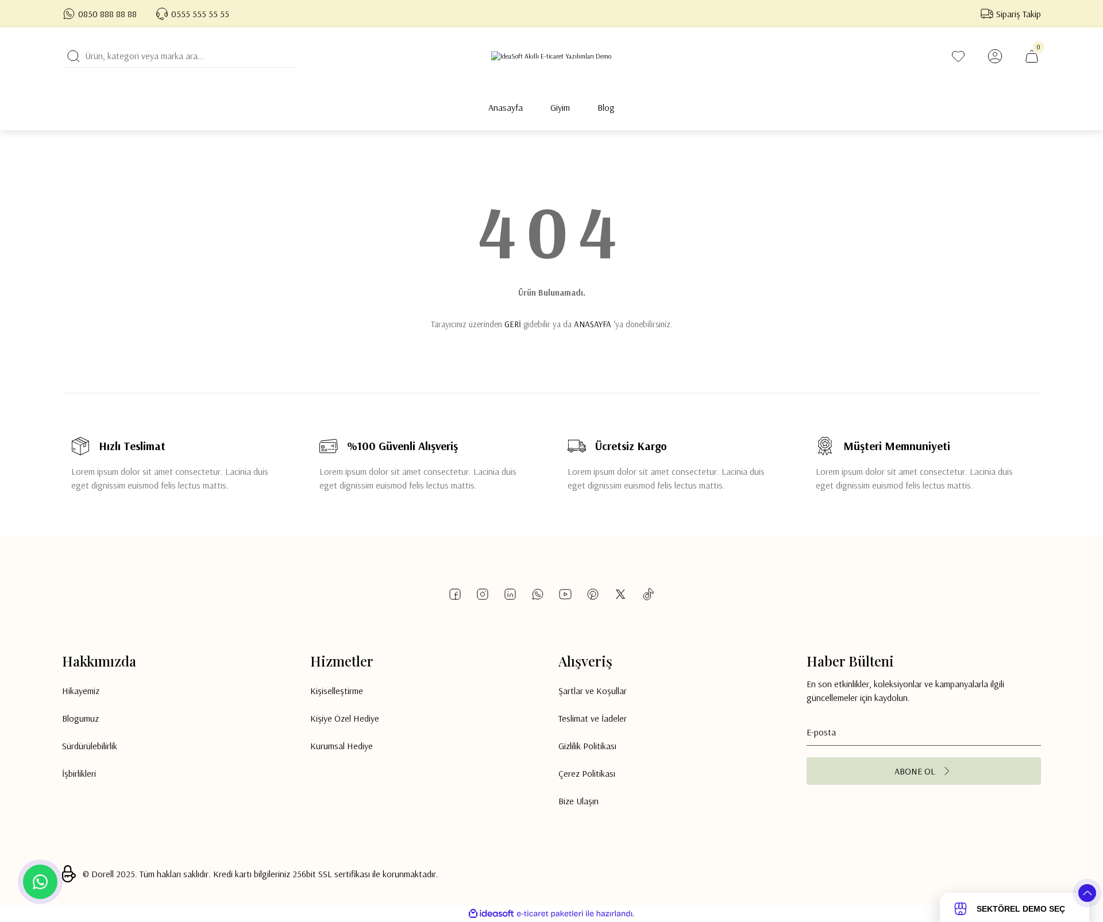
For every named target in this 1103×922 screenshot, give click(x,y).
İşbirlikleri (79, 773)
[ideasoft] (491, 913)
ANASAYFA (592, 324)
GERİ (512, 324)
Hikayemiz (80, 690)
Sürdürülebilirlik (89, 745)
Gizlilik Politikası (587, 745)
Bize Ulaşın (578, 801)
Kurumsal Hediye (341, 745)
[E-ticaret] (550, 914)
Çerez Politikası (586, 773)
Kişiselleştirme (336, 690)
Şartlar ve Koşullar (592, 690)
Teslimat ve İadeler (592, 718)
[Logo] (551, 56)
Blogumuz (80, 718)
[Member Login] (995, 56)
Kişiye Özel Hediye (344, 718)
